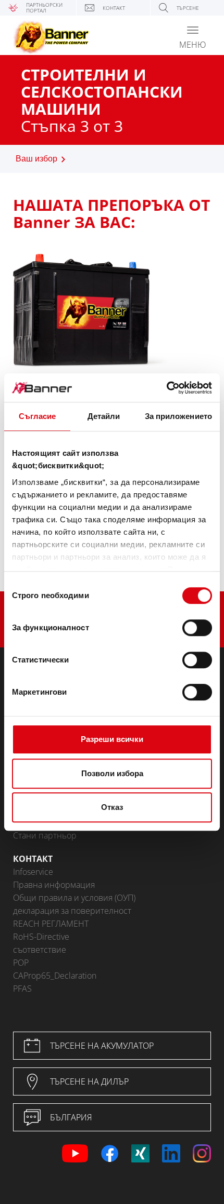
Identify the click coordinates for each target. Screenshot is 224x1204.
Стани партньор (45, 835)
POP (21, 962)
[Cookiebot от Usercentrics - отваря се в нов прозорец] (166, 388)
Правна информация (54, 884)
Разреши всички (112, 739)
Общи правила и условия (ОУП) (74, 897)
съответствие (39, 949)
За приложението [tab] (179, 416)
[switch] (197, 627)
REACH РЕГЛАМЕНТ (51, 923)
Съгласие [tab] (37, 416)
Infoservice (33, 871)
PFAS (22, 988)
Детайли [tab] (104, 416)
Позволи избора (112, 773)
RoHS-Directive (41, 936)
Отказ (112, 807)
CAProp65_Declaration (54, 975)
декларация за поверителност (72, 910)
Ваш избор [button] (36, 159)
